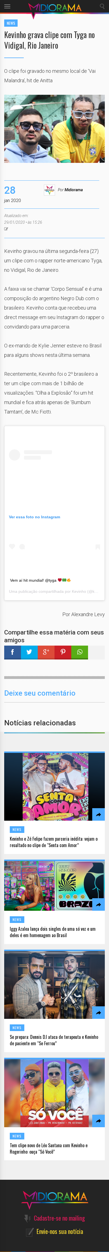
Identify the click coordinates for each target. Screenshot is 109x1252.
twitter (29, 652)
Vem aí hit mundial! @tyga (34, 580)
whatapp (79, 652)
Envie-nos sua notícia (60, 1231)
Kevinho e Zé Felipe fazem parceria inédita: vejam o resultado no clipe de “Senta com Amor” (54, 842)
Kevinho (79, 591)
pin (62, 652)
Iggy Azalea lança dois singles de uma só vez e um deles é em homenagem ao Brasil (53, 932)
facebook (12, 652)
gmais (46, 652)
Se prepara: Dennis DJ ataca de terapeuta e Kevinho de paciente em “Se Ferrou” (54, 1040)
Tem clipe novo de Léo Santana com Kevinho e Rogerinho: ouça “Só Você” (48, 1148)
